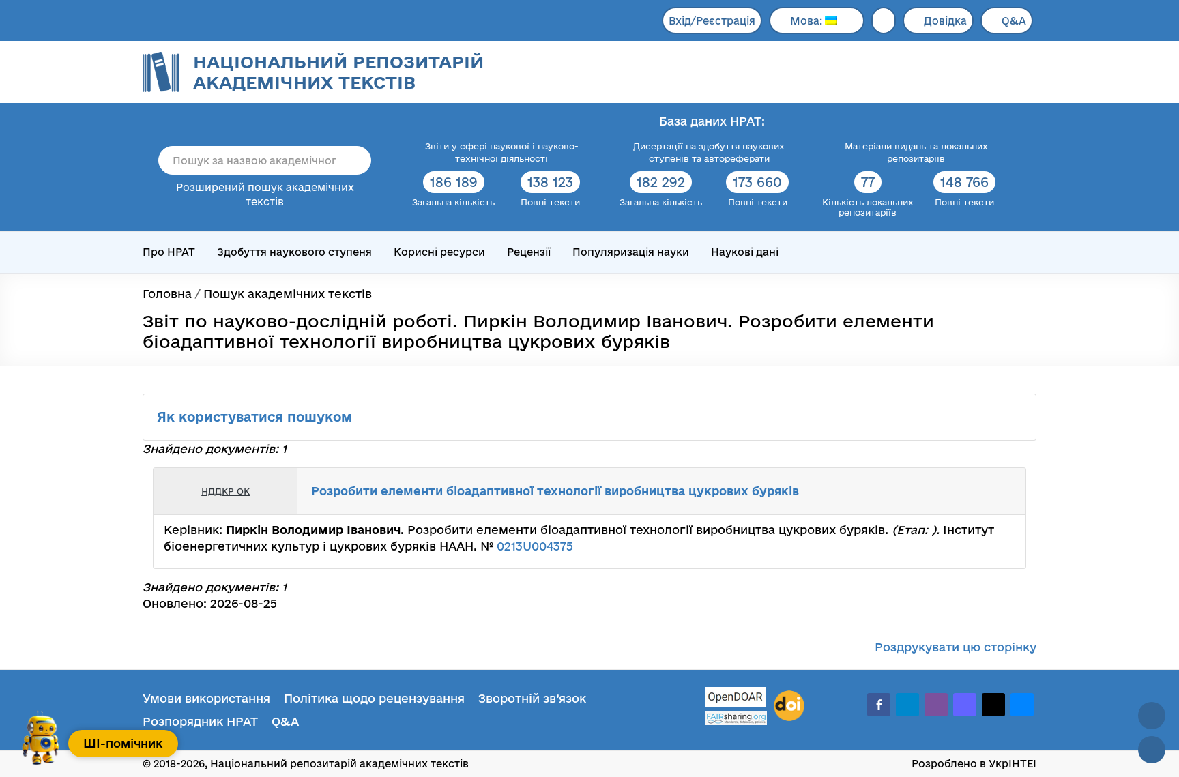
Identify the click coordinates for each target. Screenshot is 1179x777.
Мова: (807, 21)
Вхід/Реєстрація (712, 21)
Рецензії (529, 252)
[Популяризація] (1004, 491)
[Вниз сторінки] (1151, 749)
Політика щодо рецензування (374, 698)
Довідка (945, 21)
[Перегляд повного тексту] (944, 491)
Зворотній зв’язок (532, 698)
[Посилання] (974, 491)
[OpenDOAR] (736, 699)
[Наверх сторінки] (1151, 715)
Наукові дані (744, 252)
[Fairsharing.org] (736, 718)
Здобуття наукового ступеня (294, 252)
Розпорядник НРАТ (200, 721)
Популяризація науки (630, 252)
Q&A (1014, 21)
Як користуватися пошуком (256, 416)
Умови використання (206, 698)
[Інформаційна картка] (959, 491)
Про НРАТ (169, 252)
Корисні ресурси (439, 252)
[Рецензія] (989, 491)
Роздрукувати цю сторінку (955, 647)
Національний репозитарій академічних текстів (338, 72)
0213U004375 (535, 546)
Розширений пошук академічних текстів (265, 194)
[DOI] (789, 706)
